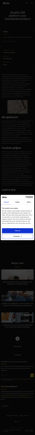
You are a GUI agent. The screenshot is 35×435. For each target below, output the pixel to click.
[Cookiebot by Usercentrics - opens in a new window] (25, 197)
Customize (16, 236)
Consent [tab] (6, 202)
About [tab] (29, 202)
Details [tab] (17, 202)
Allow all (17, 230)
